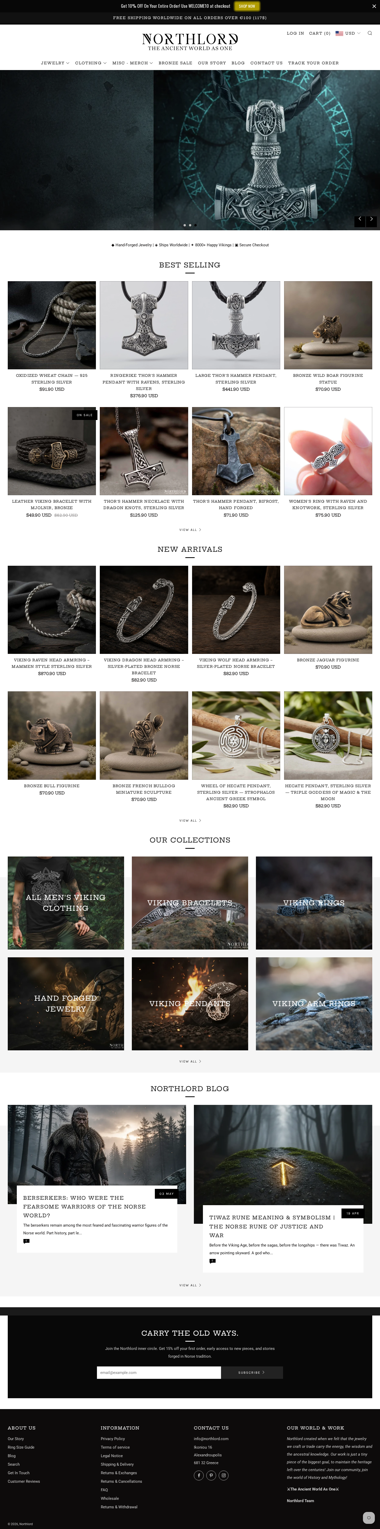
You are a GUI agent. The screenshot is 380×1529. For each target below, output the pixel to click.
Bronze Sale (176, 63)
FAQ (104, 1490)
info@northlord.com (211, 1438)
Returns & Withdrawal (119, 1507)
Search (14, 1464)
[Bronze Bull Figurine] (52, 735)
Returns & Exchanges (119, 1473)
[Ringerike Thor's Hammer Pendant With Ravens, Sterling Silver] (144, 325)
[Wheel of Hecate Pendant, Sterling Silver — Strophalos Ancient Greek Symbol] (236, 735)
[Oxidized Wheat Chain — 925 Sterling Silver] (52, 325)
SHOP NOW (247, 6)
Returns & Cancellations (121, 1481)
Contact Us (266, 63)
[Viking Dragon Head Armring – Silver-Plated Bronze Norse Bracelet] (144, 610)
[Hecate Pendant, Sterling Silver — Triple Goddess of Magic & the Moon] (328, 735)
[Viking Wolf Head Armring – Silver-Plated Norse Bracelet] (236, 610)
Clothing (88, 63)
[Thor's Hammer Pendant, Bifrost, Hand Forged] (236, 451)
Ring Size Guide (21, 1447)
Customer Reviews (24, 1481)
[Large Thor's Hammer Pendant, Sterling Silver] (236, 325)
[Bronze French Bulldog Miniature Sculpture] (144, 735)
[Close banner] (374, 6)
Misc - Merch (130, 63)
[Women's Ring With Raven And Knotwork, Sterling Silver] (328, 451)
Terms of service (115, 1447)
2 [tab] (190, 225)
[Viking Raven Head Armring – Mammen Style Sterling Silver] (52, 610)
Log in (296, 33)
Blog (238, 63)
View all (188, 530)
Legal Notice (112, 1456)
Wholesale (110, 1498)
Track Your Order (313, 63)
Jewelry (53, 63)
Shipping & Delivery (117, 1464)
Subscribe (249, 1372)
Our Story (212, 63)
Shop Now (27, 164)
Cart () (320, 33)
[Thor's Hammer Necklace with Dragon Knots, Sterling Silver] (144, 451)
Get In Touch (18, 1473)
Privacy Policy (113, 1438)
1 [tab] (185, 225)
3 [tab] (195, 225)
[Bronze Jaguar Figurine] (328, 610)
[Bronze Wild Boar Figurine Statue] (328, 325)
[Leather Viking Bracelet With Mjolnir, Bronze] (52, 451)
